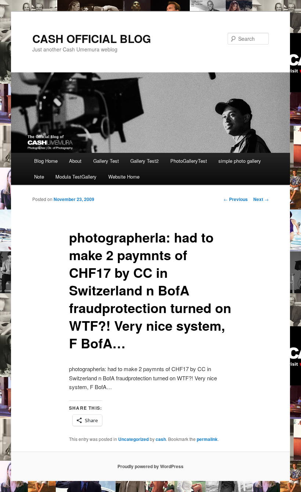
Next (261, 199)
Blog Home (46, 160)
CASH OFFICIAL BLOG (91, 38)
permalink (207, 439)
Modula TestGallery (76, 176)
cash (161, 439)
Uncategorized (133, 439)
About (75, 160)
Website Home (123, 176)
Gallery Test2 (144, 160)
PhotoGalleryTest (188, 160)
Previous (236, 199)
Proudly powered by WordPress (150, 466)
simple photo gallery (239, 160)
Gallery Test (106, 160)
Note (39, 176)
